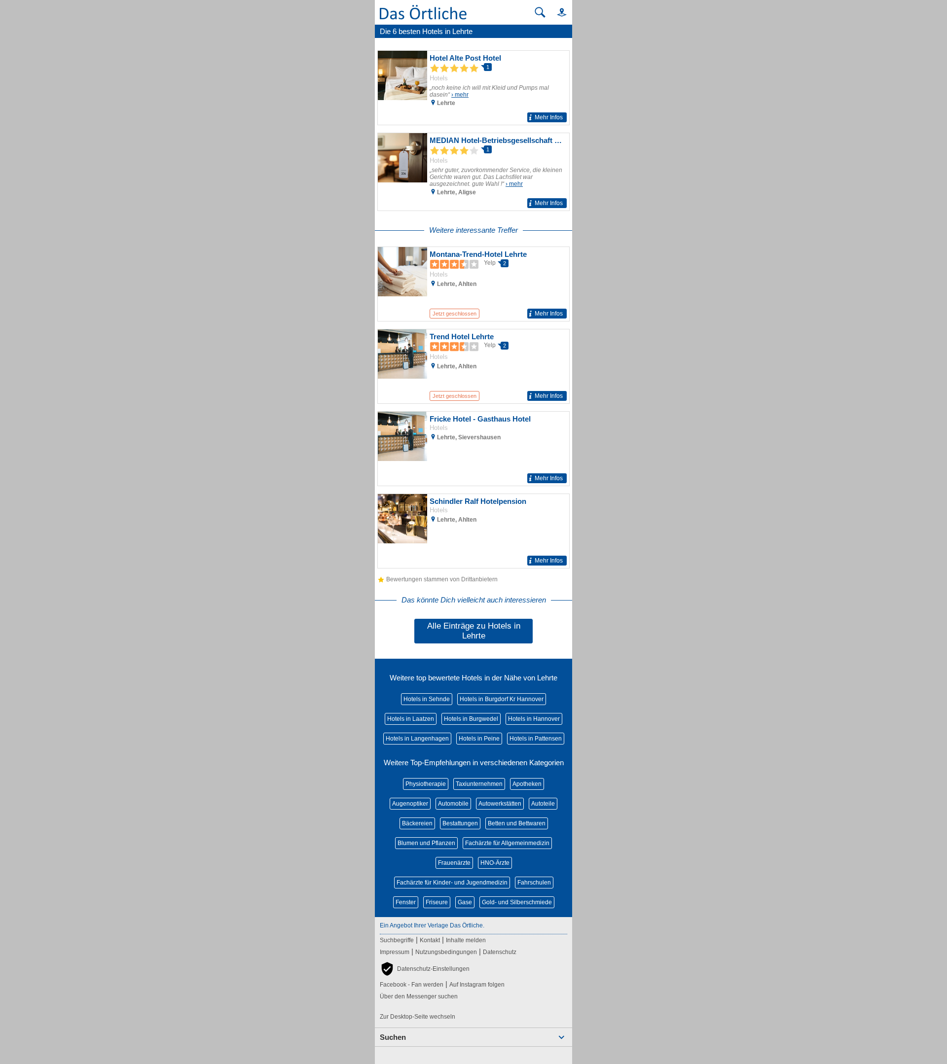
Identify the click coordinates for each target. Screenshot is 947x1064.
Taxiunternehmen (479, 783)
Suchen (393, 1037)
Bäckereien (417, 823)
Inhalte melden (466, 940)
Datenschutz (499, 952)
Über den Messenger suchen (419, 996)
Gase (465, 902)
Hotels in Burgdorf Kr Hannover (502, 699)
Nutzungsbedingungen (446, 952)
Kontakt (430, 940)
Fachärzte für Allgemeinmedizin (507, 843)
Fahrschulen (534, 882)
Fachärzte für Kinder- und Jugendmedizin (452, 882)
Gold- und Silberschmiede (517, 902)
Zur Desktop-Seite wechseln (417, 1016)
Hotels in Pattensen (536, 738)
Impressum (394, 952)
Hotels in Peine (479, 738)
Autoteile (543, 803)
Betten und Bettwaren (517, 823)
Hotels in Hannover (534, 718)
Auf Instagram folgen (477, 984)
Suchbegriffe (397, 940)
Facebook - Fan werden (411, 984)
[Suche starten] (540, 12)
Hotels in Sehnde (426, 699)
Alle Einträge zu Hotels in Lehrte (473, 630)
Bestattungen (460, 823)
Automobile (453, 803)
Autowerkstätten (499, 803)
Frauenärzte (454, 862)
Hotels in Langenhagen (417, 738)
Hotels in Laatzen (410, 718)
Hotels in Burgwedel (471, 718)
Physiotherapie (425, 783)
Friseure (437, 902)
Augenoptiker (410, 803)
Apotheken (527, 783)
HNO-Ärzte (495, 862)
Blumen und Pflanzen (426, 843)
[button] (557, 12)
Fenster (406, 902)
